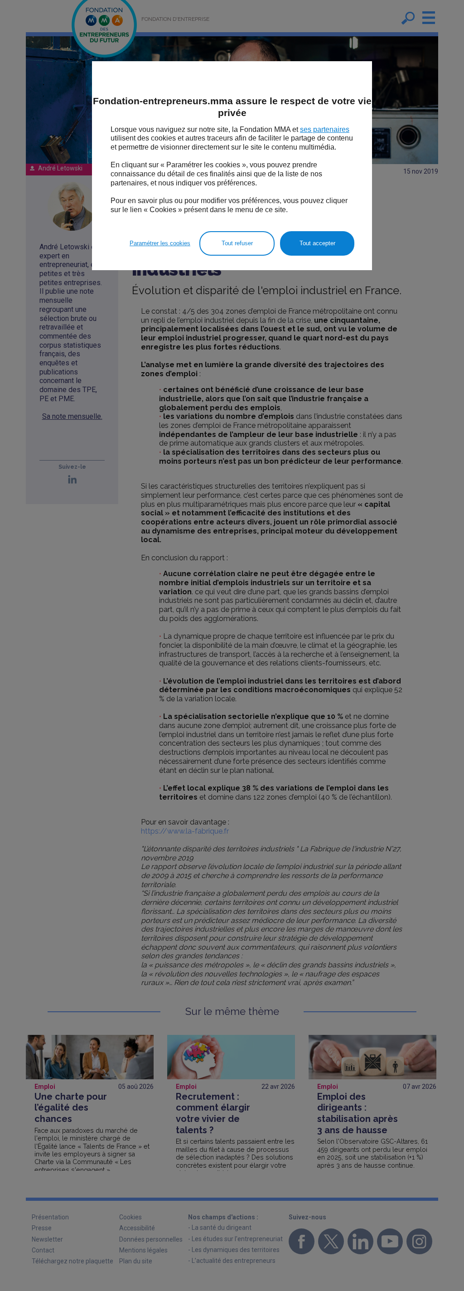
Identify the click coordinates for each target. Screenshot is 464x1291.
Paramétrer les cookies (160, 243)
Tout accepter (317, 243)
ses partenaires (324, 129)
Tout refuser (237, 243)
